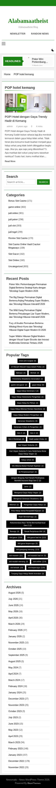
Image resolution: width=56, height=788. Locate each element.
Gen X (21, 433)
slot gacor (15, 537)
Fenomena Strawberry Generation (27, 379)
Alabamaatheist (28, 20)
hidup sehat (27, 460)
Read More (10, 161)
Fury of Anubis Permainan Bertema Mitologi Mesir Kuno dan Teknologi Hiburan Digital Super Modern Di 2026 (27, 326)
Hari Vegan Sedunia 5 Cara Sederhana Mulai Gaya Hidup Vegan (27, 452)
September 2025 (16, 655)
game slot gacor (19, 385)
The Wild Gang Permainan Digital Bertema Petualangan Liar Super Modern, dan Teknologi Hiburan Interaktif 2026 (29, 313)
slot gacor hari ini (36, 537)
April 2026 (13, 617)
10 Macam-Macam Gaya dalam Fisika (28, 367)
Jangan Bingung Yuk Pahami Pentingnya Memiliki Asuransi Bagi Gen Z (27, 479)
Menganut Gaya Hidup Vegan (27, 493)
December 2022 (16, 761)
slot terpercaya (36, 568)
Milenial (14, 505)
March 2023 (14, 742)
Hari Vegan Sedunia (27, 445)
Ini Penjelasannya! (28, 472)
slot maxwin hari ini (37, 556)
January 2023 (15, 755)
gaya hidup (38, 385)
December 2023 (16, 698)
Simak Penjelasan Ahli (34, 531)
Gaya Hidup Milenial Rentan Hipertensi (27, 409)
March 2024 (14, 680)
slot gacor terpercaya (28, 543)
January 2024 (15, 692)
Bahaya (21, 373)
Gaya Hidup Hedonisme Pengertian (28, 397)
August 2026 (14, 592)
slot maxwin (16, 556)
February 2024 (15, 686)
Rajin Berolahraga (28, 517)
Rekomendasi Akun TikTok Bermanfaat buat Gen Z (27, 524)
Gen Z (34, 433)
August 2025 (14, 661)
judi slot (12, 225)
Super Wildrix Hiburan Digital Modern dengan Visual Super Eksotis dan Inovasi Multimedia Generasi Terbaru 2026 (29, 339)
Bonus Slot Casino (17, 200)
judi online (13, 213)
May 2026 (13, 611)
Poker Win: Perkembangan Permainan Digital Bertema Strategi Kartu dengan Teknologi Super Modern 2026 (40, 60)
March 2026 (14, 624)
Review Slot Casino (17, 238)
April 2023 (13, 736)
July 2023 (13, 717)
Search (43, 182)
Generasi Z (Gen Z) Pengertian (28, 427)
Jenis (27, 487)
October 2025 (15, 649)
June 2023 (13, 723)
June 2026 (13, 605)
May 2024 (13, 667)
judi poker (13, 219)
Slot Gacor (13, 254)
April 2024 (13, 673)
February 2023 (15, 748)
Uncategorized (15, 109)
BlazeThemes (33, 783)
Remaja (14, 531)
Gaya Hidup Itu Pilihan (27, 403)
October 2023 (15, 711)
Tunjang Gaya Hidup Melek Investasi (27, 574)
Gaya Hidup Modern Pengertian (27, 415)
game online (14, 207)
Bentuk (34, 373)
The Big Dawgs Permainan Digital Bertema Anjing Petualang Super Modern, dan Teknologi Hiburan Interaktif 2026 (29, 300)
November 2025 (16, 642)
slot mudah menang (18, 562)
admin (10, 126)
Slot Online (13, 260)
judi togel (12, 232)
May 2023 (13, 730)
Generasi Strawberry (27, 421)
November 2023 (16, 705)
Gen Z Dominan (16, 439)
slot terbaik (16, 568)
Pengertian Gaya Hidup (35, 505)
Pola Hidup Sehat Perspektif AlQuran (27, 511)
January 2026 (15, 636)
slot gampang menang (27, 550)
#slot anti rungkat (27, 361)
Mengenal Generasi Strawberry (27, 499)
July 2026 (13, 599)
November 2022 (16, 767)
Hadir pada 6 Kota (38, 439)
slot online (39, 562)
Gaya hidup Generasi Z (28, 391)
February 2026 (15, 630)
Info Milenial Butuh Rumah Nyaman (28, 466)
